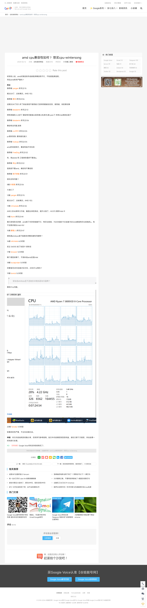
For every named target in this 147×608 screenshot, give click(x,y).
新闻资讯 (123, 8)
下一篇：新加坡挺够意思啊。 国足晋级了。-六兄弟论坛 (74, 464)
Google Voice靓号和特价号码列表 (17, 516)
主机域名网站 (14, 14)
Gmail (32, 498)
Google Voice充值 (83, 600)
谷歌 (83, 593)
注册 (57, 538)
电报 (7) (119, 64)
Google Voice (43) (108, 60)
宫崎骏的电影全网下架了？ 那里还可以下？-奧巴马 (72, 474)
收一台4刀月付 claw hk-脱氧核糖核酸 (22, 478)
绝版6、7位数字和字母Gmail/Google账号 (38, 516)
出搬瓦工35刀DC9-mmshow (64, 483)
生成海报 (69, 457)
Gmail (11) (120, 60)
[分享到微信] (54, 457)
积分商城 (117, 3)
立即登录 (47, 538)
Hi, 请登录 (8, 3)
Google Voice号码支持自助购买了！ (31, 445)
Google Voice (12, 498)
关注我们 (137, 3)
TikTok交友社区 (76, 593)
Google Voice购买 (59, 600)
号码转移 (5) (133, 68)
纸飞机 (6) (132, 64)
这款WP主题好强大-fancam (19, 474)
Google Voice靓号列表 (59, 579)
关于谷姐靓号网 (105, 600)
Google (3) (132, 71)
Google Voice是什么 (71, 600)
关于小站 (127, 3)
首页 (84, 8)
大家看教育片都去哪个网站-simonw (85, 516)
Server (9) (107, 64)
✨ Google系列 (97, 8)
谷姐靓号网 (8, 8)
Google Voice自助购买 (87, 579)
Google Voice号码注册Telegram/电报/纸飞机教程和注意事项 (62, 517)
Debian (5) (120, 68)
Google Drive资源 (94, 600)
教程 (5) (106, 68)
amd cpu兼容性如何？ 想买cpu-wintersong (51, 57)
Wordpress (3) (121, 71)
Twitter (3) (107, 71)
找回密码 (24, 3)
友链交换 (66, 593)
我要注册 (16, 3)
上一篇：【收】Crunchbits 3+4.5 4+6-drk (29, 464)
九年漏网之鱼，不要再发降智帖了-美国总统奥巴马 (72, 478)
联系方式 (73, 596)
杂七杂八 (111, 8)
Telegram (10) (133, 60)
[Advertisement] (73, 35)
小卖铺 (134, 8)
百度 (88, 593)
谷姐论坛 (108, 3)
